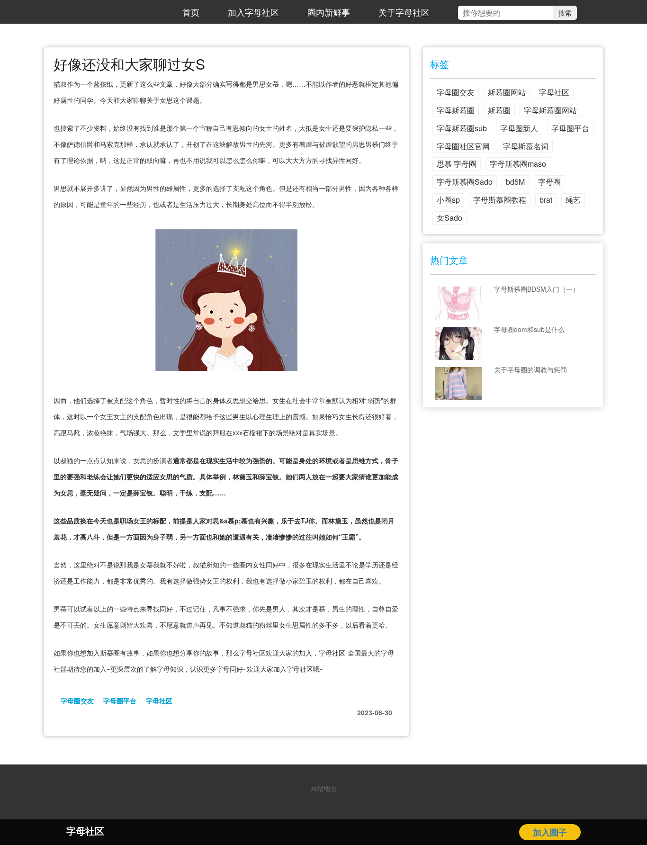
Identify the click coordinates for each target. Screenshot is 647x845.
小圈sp (448, 199)
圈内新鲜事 (328, 12)
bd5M (515, 181)
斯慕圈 (499, 110)
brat (545, 199)
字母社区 (159, 700)
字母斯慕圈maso (518, 163)
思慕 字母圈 (456, 163)
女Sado (449, 217)
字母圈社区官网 (463, 146)
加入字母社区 (253, 12)
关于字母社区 (404, 12)
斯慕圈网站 (507, 92)
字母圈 (549, 181)
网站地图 (323, 788)
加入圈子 (550, 832)
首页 (190, 12)
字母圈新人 (519, 128)
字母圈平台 (119, 700)
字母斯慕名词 (525, 146)
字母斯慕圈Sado (465, 181)
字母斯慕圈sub (462, 128)
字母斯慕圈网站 (550, 110)
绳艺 (573, 199)
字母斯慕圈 (456, 110)
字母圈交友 (77, 700)
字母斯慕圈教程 (499, 199)
